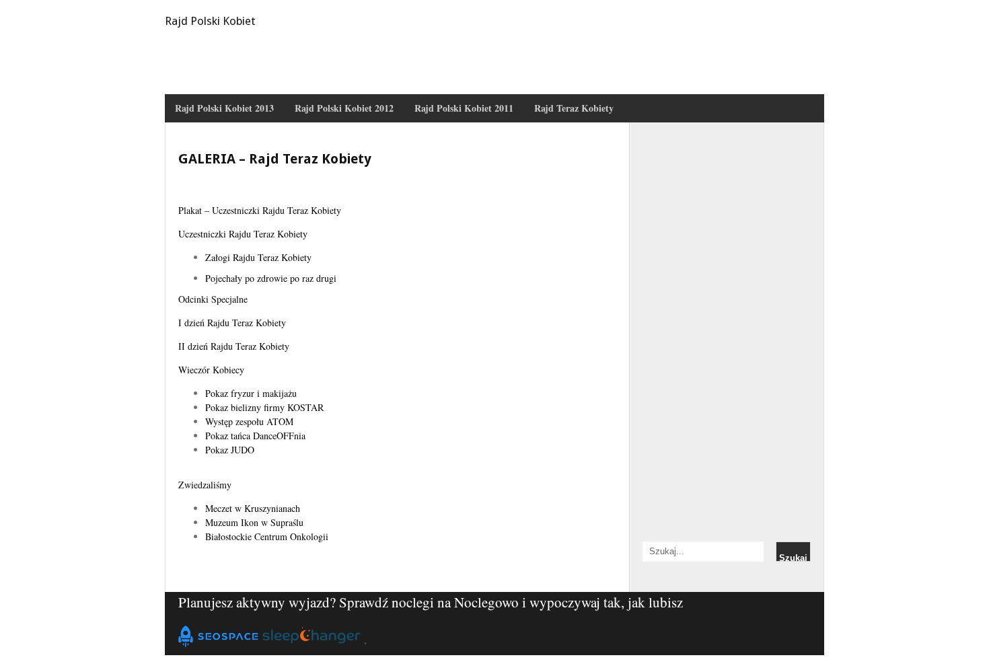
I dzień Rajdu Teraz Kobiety (232, 322)
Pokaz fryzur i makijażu (251, 393)
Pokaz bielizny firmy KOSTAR (264, 407)
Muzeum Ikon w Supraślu (254, 522)
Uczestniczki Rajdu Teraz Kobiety (242, 233)
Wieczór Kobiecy (211, 369)
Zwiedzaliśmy (204, 484)
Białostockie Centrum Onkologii (266, 536)
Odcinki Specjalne (213, 299)
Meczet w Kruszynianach (252, 508)
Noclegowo (486, 602)
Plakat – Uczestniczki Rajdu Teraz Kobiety (259, 210)
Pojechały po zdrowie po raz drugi (270, 278)
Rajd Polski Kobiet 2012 (344, 108)
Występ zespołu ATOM (249, 421)
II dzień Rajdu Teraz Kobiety (233, 346)
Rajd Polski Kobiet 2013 (224, 108)
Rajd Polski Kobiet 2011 (463, 108)
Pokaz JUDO (229, 449)
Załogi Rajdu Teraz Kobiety (258, 257)
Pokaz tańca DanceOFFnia (255, 435)
